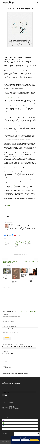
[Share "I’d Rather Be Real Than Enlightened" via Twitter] (17, 254)
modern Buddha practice (12, 185)
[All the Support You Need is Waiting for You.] (7, 271)
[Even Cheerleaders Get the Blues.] (16, 273)
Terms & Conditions (5, 382)
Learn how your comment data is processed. (28, 311)
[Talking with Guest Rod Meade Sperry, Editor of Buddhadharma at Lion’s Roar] (24, 270)
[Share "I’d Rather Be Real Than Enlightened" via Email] (29, 254)
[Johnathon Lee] (6, 227)
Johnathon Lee (12, 224)
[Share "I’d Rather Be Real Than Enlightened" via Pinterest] (23, 254)
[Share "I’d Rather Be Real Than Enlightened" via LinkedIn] (25, 254)
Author (5, 222)
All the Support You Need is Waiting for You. (6, 276)
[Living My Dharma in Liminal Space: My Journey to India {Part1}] (33, 271)
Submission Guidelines (5, 381)
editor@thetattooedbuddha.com (14, 383)
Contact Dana (5, 365)
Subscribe (5, 351)
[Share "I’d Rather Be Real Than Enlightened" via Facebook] (15, 254)
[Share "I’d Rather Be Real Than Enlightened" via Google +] (19, 254)
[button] (38, 433)
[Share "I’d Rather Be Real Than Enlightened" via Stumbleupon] (27, 254)
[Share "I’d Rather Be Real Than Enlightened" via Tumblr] (21, 254)
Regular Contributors (5, 435)
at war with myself (12, 97)
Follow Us (5, 356)
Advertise (4, 366)
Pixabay (8, 205)
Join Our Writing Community (7, 367)
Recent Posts (9, 222)
